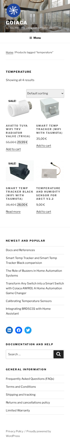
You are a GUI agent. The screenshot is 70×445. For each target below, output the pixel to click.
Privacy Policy (14, 431)
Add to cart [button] (13, 149)
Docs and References (20, 250)
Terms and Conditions (21, 386)
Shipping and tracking (21, 394)
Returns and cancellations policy (28, 402)
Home (9, 52)
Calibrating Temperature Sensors (29, 301)
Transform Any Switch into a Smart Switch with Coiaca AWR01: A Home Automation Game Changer (35, 288)
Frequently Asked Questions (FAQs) (30, 379)
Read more (13, 211)
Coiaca (16, 22)
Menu (37, 37)
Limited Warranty (18, 410)
